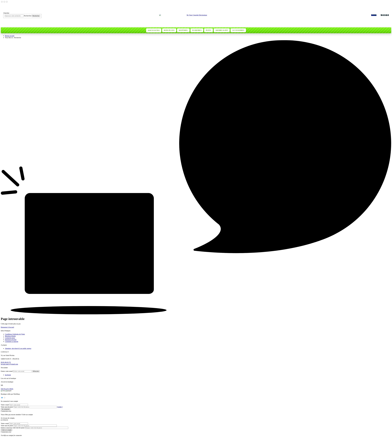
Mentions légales (10, 336)
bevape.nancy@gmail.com (9, 364)
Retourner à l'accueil (7, 327)
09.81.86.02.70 (6, 362)
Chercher (6, 13)
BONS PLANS (169, 30)
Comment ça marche (11, 341)
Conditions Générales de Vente (15, 334)
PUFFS (208, 30)
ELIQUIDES (196, 30)
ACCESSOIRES (238, 30)
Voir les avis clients (7, 389)
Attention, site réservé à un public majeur (18, 348)
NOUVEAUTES (154, 30)
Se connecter (17, 435)
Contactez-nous (10, 338)
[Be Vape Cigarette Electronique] (196, 15)
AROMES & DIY (221, 30)
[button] (36, 371)
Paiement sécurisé (10, 340)
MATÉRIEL (183, 30)
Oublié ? (60, 407)
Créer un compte (27, 414)
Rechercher (36, 16)
